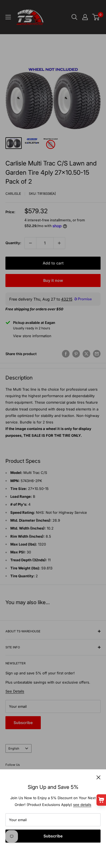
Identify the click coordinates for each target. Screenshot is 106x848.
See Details (14, 691)
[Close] (98, 777)
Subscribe (53, 836)
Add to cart (53, 263)
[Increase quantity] (59, 243)
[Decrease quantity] (30, 243)
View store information (32, 336)
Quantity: (13, 243)
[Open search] (74, 17)
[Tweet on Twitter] (86, 354)
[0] (96, 17)
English (13, 748)
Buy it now (53, 280)
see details (82, 804)
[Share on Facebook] (66, 354)
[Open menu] (8, 17)
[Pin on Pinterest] (76, 354)
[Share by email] (97, 354)
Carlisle (13, 194)
